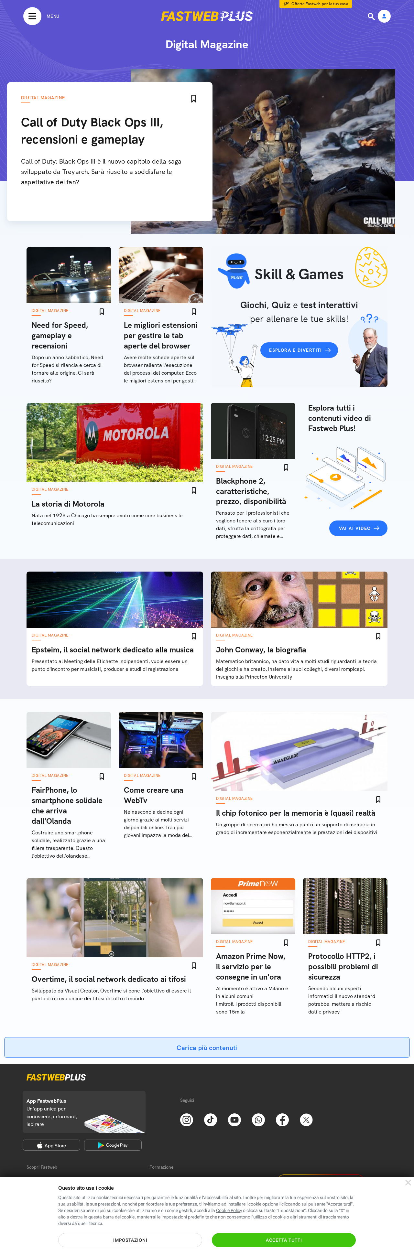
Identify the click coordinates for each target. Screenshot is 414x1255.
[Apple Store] (51, 1145)
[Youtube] (234, 1119)
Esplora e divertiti (295, 350)
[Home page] (207, 16)
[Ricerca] (372, 16)
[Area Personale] (384, 16)
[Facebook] (282, 1119)
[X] (306, 1119)
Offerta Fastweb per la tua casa (319, 3)
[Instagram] (186, 1119)
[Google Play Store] (113, 1145)
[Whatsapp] (258, 1119)
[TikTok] (210, 1119)
